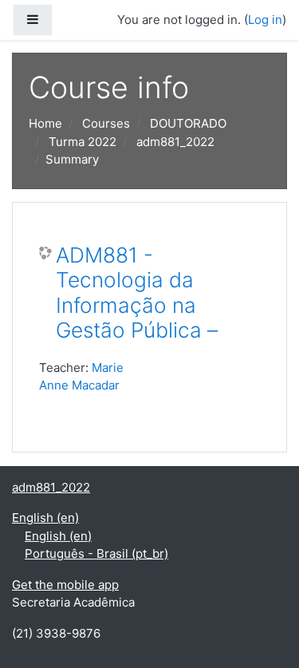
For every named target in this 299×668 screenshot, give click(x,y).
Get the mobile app (65, 584)
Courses (106, 123)
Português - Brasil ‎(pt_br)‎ (96, 553)
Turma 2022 (82, 141)
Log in (265, 19)
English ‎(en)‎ (45, 517)
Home (45, 123)
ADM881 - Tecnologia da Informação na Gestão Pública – (137, 293)
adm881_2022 (175, 141)
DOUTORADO (188, 123)
